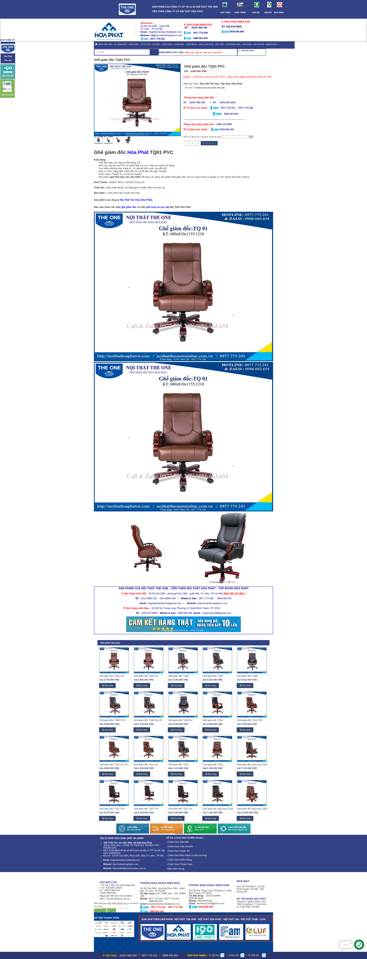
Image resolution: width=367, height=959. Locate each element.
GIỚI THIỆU (226, 12)
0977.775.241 (228, 107)
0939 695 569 (190, 613)
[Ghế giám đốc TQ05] (183, 660)
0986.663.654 (200, 38)
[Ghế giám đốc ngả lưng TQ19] (217, 793)
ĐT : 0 (103, 890)
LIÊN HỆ (255, 12)
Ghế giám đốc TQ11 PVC (250, 720)
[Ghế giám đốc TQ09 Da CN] (148, 704)
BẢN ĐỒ (268, 12)
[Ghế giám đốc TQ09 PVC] (114, 704)
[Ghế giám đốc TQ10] (217, 704)
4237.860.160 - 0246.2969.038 (111, 891)
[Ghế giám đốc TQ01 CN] (114, 660)
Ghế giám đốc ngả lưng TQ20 (252, 809)
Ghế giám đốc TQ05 (178, 676)
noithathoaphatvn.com (170, 35)
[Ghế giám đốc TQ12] (183, 749)
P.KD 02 (233, 955)
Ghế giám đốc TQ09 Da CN (148, 720)
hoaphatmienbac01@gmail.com (165, 31)
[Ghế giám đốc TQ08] (252, 660)
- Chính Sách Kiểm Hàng (179, 860)
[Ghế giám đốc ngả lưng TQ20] (252, 793)
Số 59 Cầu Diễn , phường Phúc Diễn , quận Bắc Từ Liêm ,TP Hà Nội (185, 593)
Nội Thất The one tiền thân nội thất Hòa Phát (127, 843)
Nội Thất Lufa (7, 95)
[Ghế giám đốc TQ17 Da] (183, 793)
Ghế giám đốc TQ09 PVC (112, 720)
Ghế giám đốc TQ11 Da (146, 764)
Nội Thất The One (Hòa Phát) (136, 199)
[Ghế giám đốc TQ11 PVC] (252, 704)
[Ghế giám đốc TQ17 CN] (148, 793)
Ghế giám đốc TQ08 (247, 676)
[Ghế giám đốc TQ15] (217, 749)
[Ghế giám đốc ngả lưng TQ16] (252, 749)
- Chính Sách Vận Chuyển (179, 846)
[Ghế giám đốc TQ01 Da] (148, 660)
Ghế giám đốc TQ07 (213, 676)
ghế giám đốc (128, 207)
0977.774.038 (200, 32)
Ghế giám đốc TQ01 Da (146, 676)
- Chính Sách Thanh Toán (179, 864)
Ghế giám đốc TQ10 (213, 720)
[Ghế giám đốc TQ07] (217, 660)
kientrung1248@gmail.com (216, 613)
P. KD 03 (254, 955)
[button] (135, 31)
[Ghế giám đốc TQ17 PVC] (114, 793)
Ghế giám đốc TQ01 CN (111, 676)
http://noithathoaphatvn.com (207, 603)
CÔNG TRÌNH (240, 12)
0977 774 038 (206, 598)
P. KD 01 (214, 955)
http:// (154, 35)
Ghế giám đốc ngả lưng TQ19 (218, 809)
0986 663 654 (224, 598)
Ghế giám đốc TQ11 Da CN (113, 764)
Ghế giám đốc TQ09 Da (180, 720)
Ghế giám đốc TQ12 (178, 764)
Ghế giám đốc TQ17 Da (180, 809)
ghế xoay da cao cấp (157, 207)
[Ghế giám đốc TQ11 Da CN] (114, 749)
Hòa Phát (138, 152)
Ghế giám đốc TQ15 (213, 764)
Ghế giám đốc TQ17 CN (146, 809)
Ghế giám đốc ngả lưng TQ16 (252, 764)
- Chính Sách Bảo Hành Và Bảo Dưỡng (186, 855)
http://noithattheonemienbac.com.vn (129, 868)
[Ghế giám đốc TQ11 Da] (148, 749)
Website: (145, 35)
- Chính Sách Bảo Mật (177, 842)
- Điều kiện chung (175, 868)
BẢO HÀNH (278, 12)
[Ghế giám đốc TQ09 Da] (183, 704)
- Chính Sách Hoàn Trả (178, 851)
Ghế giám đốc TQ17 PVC (112, 809)
